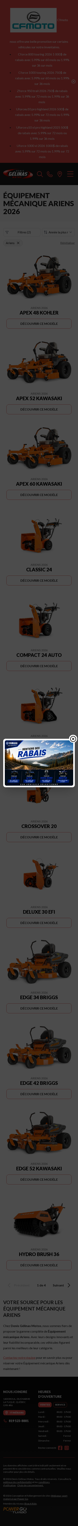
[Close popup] (73, 739)
